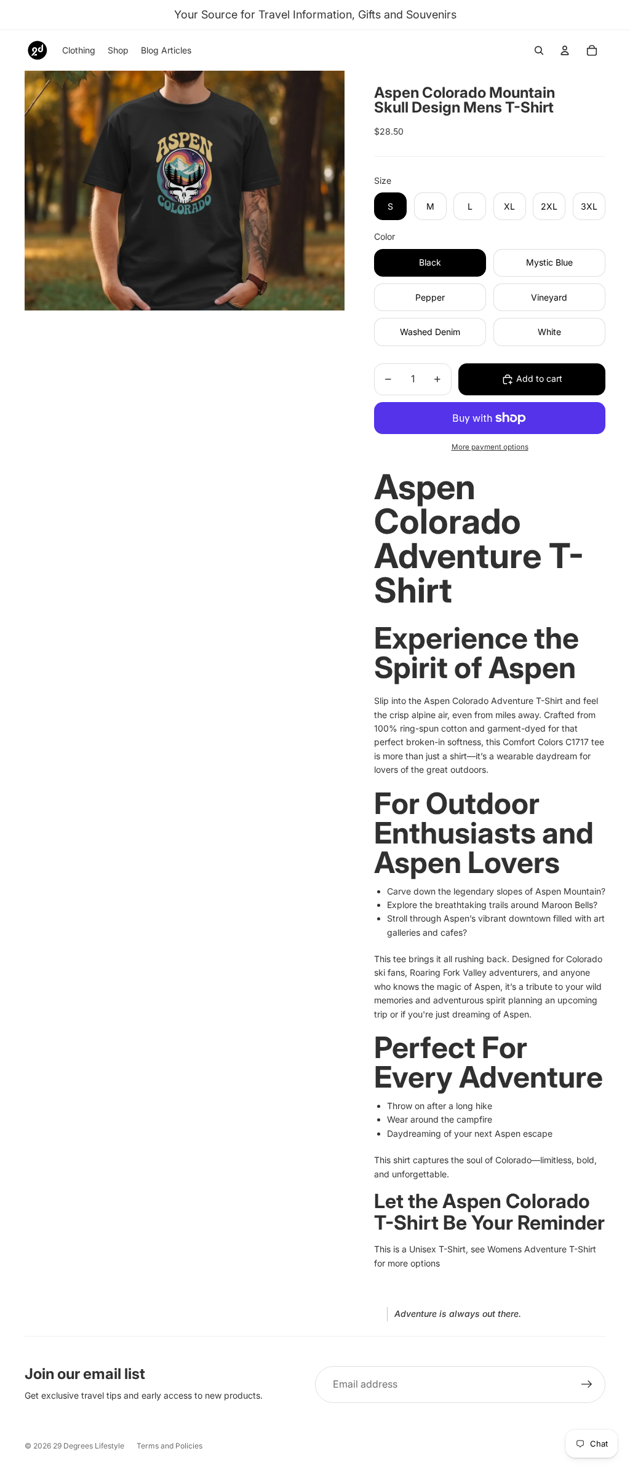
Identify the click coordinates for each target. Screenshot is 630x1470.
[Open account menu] (564, 50)
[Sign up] (587, 1384)
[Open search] (538, 50)
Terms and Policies (169, 1445)
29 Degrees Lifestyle (88, 1445)
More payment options (490, 447)
